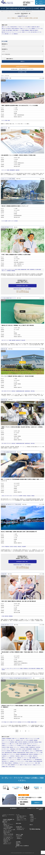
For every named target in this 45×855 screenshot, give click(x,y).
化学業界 (20, 495)
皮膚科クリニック (5, 745)
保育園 (27, 747)
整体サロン (27, 750)
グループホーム (5, 269)
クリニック (4, 170)
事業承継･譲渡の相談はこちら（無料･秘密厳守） (22, 288)
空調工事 (19, 757)
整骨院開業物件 (29, 749)
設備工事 (27, 752)
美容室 (10, 757)
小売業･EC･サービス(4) (26, 32)
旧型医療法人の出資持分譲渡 (35, 269)
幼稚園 (3, 766)
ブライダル (15, 757)
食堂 (42, 668)
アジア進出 (4, 722)
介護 (16, 269)
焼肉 (21, 764)
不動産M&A (7, 546)
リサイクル (16, 495)
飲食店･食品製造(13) (15, 28)
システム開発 (4, 220)
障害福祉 (13, 270)
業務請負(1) (16, 33)
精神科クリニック (5, 743)
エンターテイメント (30, 763)
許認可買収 (38, 747)
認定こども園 (8, 766)
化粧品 (34, 764)
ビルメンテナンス (5, 742)
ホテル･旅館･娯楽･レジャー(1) (7, 33)
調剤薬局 (35, 740)
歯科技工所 (19, 340)
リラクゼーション (22, 763)
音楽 (36, 763)
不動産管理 (12, 742)
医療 (8, 170)
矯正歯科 (29, 745)
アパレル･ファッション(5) (16, 32)
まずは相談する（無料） (22, 71)
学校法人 (13, 766)
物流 (9, 120)
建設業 (32, 722)
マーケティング (13, 759)
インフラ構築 (23, 759)
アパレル (16, 750)
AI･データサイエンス (11, 754)
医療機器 (34, 757)
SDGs (3, 495)
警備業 (13, 750)
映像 (39, 763)
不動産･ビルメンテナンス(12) (25, 28)
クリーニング (4, 764)
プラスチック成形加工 (11, 391)
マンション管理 (15, 743)
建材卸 (32, 752)
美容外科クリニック (6, 759)
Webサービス (29, 743)
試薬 (22, 756)
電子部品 (33, 391)
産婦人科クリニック (30, 759)
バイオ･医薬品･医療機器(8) (24, 30)
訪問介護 (6, 616)
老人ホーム (4, 270)
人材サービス (10, 220)
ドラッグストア (21, 761)
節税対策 (31, 754)
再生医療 (18, 754)
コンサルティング (25, 757)
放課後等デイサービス (15, 764)
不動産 (21, 668)
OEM (5, 391)
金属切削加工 (27, 391)
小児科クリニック (13, 745)
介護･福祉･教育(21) (13, 26)
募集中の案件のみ (9, 58)
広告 (3, 752)
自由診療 (23, 340)
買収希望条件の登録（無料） (22, 285)
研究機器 (35, 749)
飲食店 (33, 495)
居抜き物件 (34, 668)
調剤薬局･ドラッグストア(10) (37, 28)
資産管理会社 (15, 763)
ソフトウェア (30, 738)
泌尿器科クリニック (14, 761)
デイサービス (11, 269)
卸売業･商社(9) (15, 30)
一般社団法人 (17, 756)
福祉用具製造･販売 (8, 752)
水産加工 (24, 495)
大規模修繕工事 (32, 747)
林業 (3, 763)
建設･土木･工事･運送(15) (6, 28)
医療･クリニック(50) (5, 26)
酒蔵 (30, 757)
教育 (9, 764)
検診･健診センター (5, 761)
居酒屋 (18, 759)
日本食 (11, 546)
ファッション (16, 747)
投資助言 (30, 761)
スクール (32, 750)
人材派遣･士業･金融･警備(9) (7, 30)
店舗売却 (4, 738)
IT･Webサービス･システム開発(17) (24, 26)
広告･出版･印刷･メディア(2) (36, 32)
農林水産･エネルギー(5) (6, 32)
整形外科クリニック (36, 745)
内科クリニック (5, 740)
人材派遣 (15, 220)
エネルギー (30, 764)
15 (25, 731)
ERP (37, 757)
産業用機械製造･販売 (24, 754)
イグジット (39, 764)
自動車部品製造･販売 (20, 391)
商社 (11, 743)
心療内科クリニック (6, 756)
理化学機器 (4, 754)
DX (2, 340)
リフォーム (35, 743)
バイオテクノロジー (9, 495)
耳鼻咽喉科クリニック (38, 754)
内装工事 (4, 747)
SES (38, 749)
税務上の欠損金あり (8, 763)
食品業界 (24, 546)
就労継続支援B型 (38, 759)
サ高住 (27, 761)
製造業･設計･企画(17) (36, 26)
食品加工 (29, 495)
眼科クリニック (5, 757)
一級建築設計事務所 (38, 750)
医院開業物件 (12, 170)
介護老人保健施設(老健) (22, 269)
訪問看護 (9, 270)
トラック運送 (4, 120)
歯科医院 (17, 170)
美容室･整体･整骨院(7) (34, 30)
